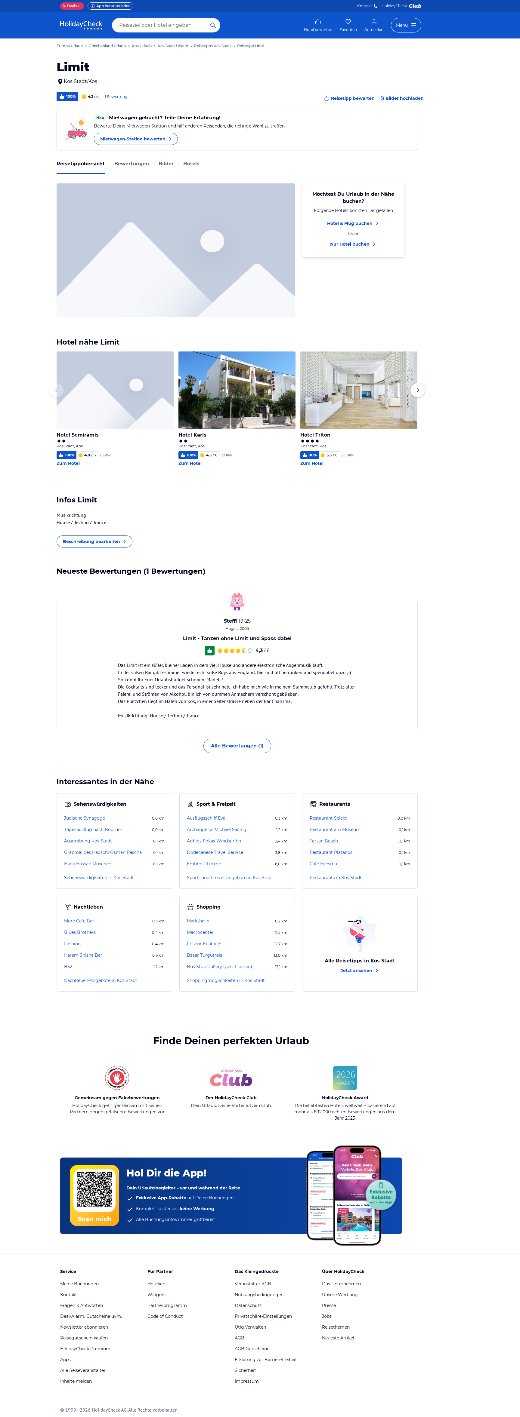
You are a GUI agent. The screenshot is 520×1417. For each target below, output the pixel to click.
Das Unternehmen (341, 1284)
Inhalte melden (76, 1381)
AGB (239, 1338)
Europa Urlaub (70, 46)
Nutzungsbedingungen (259, 1294)
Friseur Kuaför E (204, 943)
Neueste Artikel (338, 1338)
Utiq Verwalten (250, 1327)
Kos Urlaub (142, 46)
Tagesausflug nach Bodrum (93, 829)
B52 (68, 966)
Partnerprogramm (167, 1305)
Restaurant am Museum (335, 829)
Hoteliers (156, 1284)
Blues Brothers (80, 932)
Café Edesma (323, 863)
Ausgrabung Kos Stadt (88, 841)
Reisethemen (336, 1327)
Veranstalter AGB (253, 1284)
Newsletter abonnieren (84, 1327)
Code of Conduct (165, 1316)
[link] (318, 25)
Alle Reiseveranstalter (83, 1370)
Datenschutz (248, 1305)
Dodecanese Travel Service (215, 852)
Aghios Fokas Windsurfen (214, 841)
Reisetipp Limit (250, 46)
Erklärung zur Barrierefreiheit (266, 1359)
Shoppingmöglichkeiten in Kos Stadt (226, 980)
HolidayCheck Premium (85, 1348)
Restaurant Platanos (331, 852)
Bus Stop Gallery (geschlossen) (219, 966)
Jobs (327, 1316)
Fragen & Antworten (81, 1305)
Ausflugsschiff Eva (206, 818)
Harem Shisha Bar (83, 955)
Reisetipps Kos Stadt (212, 46)
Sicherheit (245, 1370)
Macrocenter (200, 932)
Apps (65, 1359)
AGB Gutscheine (252, 1348)
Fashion (72, 943)
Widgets (156, 1294)
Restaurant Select (328, 818)
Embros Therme (204, 863)
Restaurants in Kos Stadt (336, 877)
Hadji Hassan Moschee (87, 863)
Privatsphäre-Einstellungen (263, 1316)
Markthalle (198, 921)
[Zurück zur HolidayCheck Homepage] (81, 25)
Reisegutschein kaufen (84, 1338)
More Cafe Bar (79, 921)
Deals (70, 6)
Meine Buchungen (79, 1284)
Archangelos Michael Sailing (216, 829)
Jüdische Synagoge (84, 818)
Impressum (247, 1381)
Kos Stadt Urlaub (173, 46)
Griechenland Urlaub (107, 46)
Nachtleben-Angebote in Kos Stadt (100, 980)
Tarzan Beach (324, 841)
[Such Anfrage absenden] (213, 25)
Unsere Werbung (340, 1294)
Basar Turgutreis (204, 955)
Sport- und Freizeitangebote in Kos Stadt (230, 877)
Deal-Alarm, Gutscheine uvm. (91, 1316)
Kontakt (364, 6)
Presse (329, 1305)
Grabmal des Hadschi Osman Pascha (103, 852)
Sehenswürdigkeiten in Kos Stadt (99, 877)
